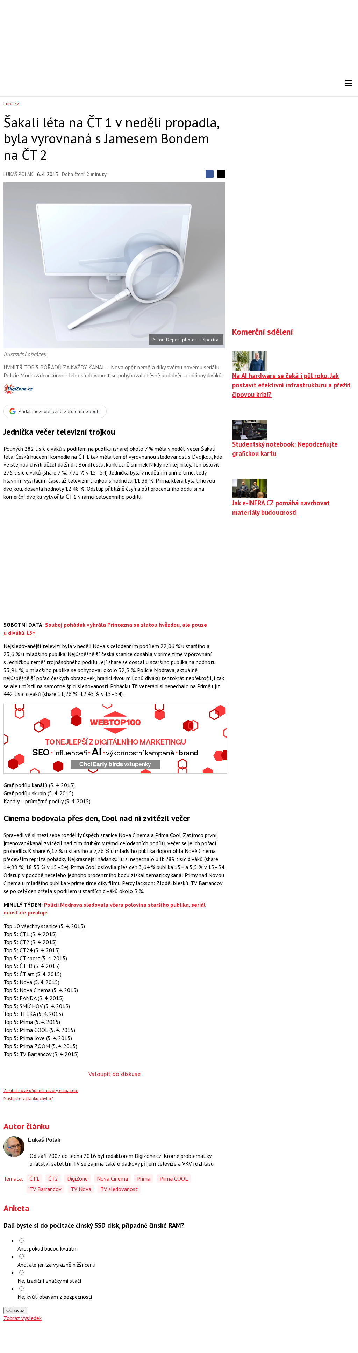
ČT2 (53, 1178)
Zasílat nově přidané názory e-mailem (40, 1091)
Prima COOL (173, 1178)
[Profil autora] (13, 1146)
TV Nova (81, 1188)
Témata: (13, 1178)
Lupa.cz (11, 103)
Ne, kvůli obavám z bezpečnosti (54, 1296)
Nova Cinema (112, 1178)
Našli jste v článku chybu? (28, 1099)
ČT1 (34, 1178)
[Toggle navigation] (348, 83)
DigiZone (77, 1178)
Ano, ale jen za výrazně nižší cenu (56, 1264)
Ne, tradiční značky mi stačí (49, 1280)
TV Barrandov (45, 1188)
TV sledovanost (119, 1188)
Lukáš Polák (18, 174)
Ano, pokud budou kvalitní (47, 1248)
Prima (143, 1178)
